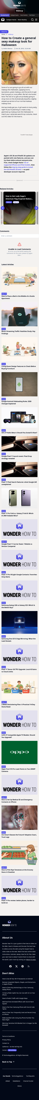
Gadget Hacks (15, 15)
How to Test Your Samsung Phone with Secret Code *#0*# (18, 1008)
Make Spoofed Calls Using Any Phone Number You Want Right (18, 1019)
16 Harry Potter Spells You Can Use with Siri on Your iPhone (18, 994)
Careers (9, 1050)
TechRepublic (30, 1076)
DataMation (16, 1081)
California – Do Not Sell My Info (12, 1047)
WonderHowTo (5, 15)
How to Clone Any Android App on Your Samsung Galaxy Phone (17, 988)
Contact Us (5, 1043)
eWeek (8, 1081)
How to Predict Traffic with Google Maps (15, 998)
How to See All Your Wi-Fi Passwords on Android (17, 979)
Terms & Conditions (8, 1036)
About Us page (31, 960)
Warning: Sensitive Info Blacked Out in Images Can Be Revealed (19, 1024)
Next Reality (23, 15)
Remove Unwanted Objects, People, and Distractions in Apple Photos (19, 983)
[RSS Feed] (28, 966)
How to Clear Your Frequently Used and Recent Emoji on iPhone (19, 1013)
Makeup (19, 11)
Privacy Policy (6, 1040)
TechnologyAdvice (17, 1076)
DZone (20, 1086)
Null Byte (32, 15)
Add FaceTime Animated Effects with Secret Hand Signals (18, 1003)
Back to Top (7, 1062)
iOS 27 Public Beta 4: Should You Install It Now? (19, 433)
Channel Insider (28, 1081)
